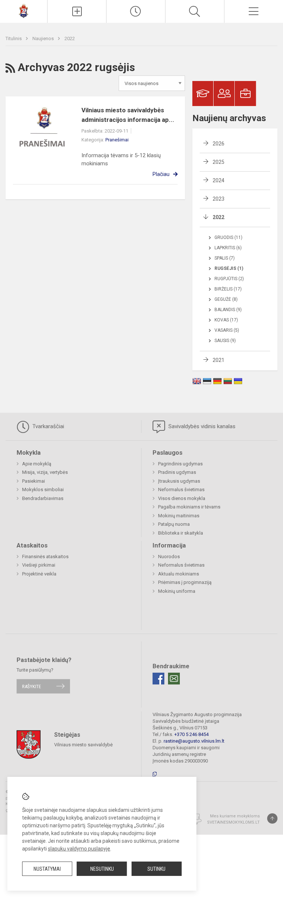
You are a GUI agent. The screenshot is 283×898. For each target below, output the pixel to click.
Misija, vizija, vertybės (45, 472)
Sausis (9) (225, 340)
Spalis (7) (224, 258)
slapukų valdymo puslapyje (79, 849)
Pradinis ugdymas (177, 472)
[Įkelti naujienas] (77, 11)
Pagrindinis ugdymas (180, 463)
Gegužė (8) (226, 299)
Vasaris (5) (226, 330)
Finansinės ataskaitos (45, 556)
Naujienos (43, 38)
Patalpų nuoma (174, 524)
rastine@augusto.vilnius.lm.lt (194, 741)
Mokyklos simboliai (43, 489)
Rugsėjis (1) (228, 268)
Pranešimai (117, 139)
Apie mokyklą (36, 463)
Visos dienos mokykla (181, 498)
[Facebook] (158, 678)
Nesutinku (102, 869)
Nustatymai (47, 869)
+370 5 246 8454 (191, 734)
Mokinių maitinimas (178, 515)
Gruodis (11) (228, 237)
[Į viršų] (272, 818)
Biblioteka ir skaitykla (180, 533)
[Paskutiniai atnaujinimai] (135, 11)
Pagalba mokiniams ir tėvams (189, 507)
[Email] (174, 678)
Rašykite (31, 686)
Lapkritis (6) (228, 247)
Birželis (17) (228, 289)
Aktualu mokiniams (178, 574)
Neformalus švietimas (181, 489)
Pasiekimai (33, 481)
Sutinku (156, 869)
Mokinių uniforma (176, 591)
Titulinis (14, 38)
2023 (218, 199)
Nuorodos (169, 556)
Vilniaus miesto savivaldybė (83, 744)
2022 (69, 38)
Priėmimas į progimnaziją (185, 582)
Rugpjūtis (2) (229, 278)
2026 (218, 144)
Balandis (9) (228, 309)
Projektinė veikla (39, 574)
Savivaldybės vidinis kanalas (201, 426)
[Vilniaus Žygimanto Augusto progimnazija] (23, 10)
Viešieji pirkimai (38, 565)
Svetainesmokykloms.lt (233, 822)
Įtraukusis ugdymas (179, 481)
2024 (218, 180)
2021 (218, 360)
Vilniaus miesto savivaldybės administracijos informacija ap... (127, 114)
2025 (218, 162)
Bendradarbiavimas (42, 498)
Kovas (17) (226, 320)
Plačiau (161, 174)
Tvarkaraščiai (47, 426)
